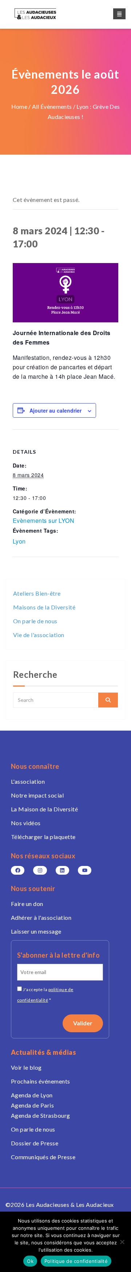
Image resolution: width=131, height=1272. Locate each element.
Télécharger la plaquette (43, 836)
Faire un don (27, 903)
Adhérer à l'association (41, 917)
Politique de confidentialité (76, 1261)
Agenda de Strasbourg (40, 1115)
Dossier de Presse (34, 1143)
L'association (28, 781)
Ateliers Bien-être (37, 593)
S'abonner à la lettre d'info (58, 955)
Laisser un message (36, 931)
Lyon (19, 541)
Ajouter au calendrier (55, 410)
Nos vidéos (26, 822)
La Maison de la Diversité (44, 809)
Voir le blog (26, 1067)
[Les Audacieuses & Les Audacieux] (41, 14)
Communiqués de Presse (43, 1156)
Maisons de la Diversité (44, 607)
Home (19, 106)
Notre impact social (37, 795)
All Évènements (52, 106)
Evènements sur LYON (43, 520)
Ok (30, 1261)
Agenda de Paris (32, 1105)
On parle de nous (35, 620)
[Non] (122, 1241)
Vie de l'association (38, 634)
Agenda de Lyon (32, 1095)
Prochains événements (40, 1081)
